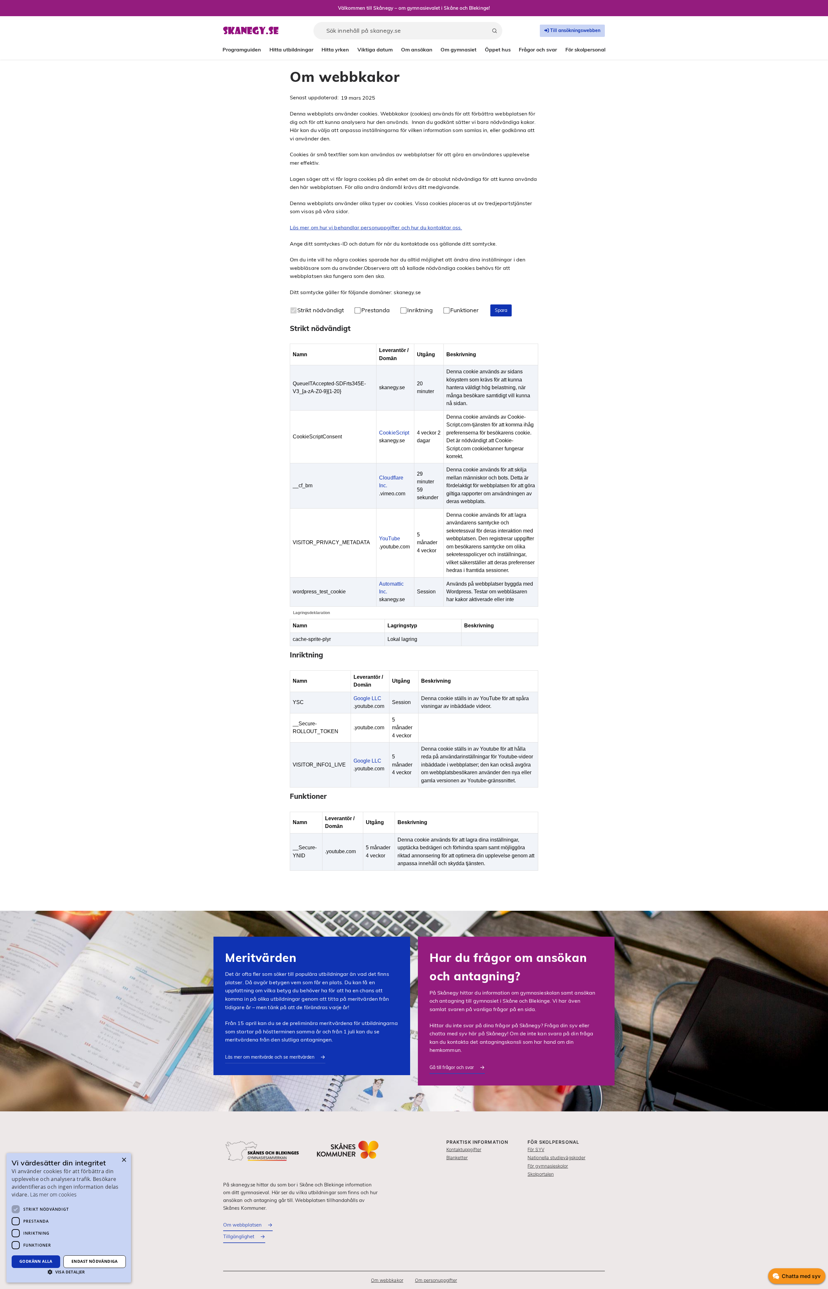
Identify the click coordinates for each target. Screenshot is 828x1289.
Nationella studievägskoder (556, 1157)
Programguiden (242, 49)
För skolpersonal (585, 49)
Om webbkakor (387, 1280)
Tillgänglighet (238, 1236)
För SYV (536, 1149)
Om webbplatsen (242, 1225)
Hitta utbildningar (291, 49)
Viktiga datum (375, 49)
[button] (69, 1272)
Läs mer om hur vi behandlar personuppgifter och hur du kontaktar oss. (376, 227)
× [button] (123, 1160)
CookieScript (394, 432)
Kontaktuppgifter (463, 1149)
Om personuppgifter (436, 1280)
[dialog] (68, 1218)
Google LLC (368, 698)
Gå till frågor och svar (452, 1067)
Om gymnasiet (458, 49)
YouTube (389, 538)
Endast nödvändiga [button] (94, 1261)
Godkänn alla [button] (35, 1261)
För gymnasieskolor (548, 1166)
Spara (501, 310)
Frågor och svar (538, 49)
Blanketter (457, 1157)
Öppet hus (498, 49)
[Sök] (494, 30)
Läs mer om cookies (53, 1194)
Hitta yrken (335, 49)
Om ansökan (416, 49)
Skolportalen (541, 1174)
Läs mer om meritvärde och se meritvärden (269, 1057)
